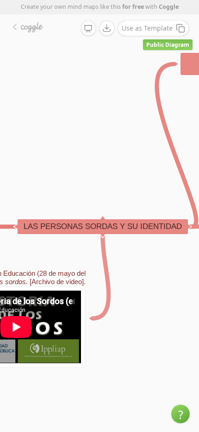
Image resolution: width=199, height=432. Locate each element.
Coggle (169, 7)
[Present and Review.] (88, 28)
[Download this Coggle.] (107, 28)
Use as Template (147, 28)
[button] (180, 414)
